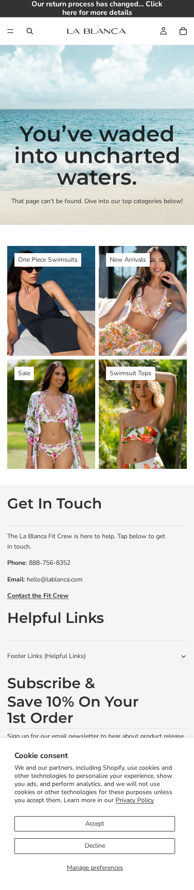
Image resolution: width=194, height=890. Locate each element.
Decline (95, 845)
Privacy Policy (134, 800)
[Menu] (10, 31)
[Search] (30, 31)
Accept (94, 823)
